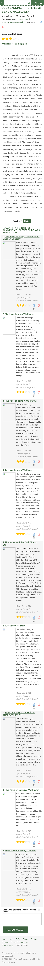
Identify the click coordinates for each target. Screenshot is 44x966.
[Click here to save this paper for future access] (34, 308)
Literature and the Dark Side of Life (20, 543)
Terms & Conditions (19, 942)
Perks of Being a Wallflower (19, 470)
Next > (26, 221)
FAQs (18, 939)
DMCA (13, 962)
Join (11, 939)
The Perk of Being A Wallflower (21, 400)
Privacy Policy (7, 945)
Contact (34, 939)
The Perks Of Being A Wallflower (22, 789)
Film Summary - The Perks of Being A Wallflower (19, 713)
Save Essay (24, 19)
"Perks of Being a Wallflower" (20, 313)
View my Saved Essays (11, 22)
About (25, 939)
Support (5, 942)
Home (4, 939)
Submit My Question (15, 930)
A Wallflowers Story (15, 625)
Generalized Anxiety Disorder (20, 850)
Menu (36, 3)
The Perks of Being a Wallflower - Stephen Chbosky (21, 237)
